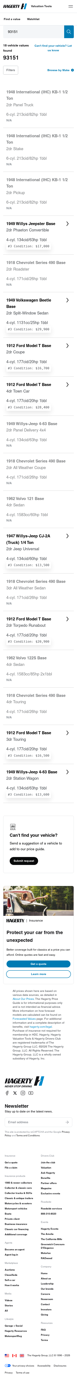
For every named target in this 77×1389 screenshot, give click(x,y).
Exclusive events (50, 1193)
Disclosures (60, 1365)
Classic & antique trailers (19, 1198)
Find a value (12, 19)
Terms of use (22, 1372)
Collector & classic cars (18, 1188)
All (6, 1310)
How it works (12, 1285)
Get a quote (38, 963)
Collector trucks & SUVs (18, 1193)
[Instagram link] (23, 1093)
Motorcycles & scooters (18, 1203)
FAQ (43, 1329)
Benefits (45, 1178)
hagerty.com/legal (41, 1026)
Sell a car (10, 1280)
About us (46, 1278)
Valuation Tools (41, 6)
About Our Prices (23, 998)
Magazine (46, 1188)
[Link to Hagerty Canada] (14, 1355)
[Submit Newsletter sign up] (67, 1122)
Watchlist (33, 19)
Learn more (38, 974)
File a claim (11, 1167)
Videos (8, 1300)
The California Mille (51, 1239)
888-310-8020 (48, 1213)
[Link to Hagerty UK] (22, 1355)
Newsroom (47, 1299)
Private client (12, 1219)
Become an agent (14, 1249)
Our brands (47, 1288)
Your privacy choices (23, 1365)
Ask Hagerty (48, 1172)
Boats (8, 1213)
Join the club (48, 1162)
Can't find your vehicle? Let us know (53, 48)
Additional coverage (16, 1234)
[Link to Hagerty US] (7, 1355)
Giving (44, 1314)
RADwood (46, 1258)
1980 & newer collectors (18, 1182)
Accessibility (44, 1365)
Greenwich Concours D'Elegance (53, 1246)
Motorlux (46, 1253)
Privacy (45, 1335)
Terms (44, 1340)
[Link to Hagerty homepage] (24, 1081)
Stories (9, 1305)
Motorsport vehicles (16, 1208)
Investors (46, 1309)
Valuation (46, 1167)
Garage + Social (14, 1325)
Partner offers (49, 1183)
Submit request (24, 860)
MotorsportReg (13, 1336)
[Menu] (70, 6)
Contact (45, 1304)
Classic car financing (16, 1229)
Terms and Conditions (28, 1135)
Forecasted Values (24, 1018)
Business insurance (16, 1224)
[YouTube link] (31, 1093)
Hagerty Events (49, 1228)
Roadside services (51, 1208)
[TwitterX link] (15, 1093)
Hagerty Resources (16, 1331)
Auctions (10, 1269)
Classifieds (11, 1275)
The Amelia (47, 1234)
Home (44, 1273)
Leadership (47, 1283)
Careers (45, 1294)
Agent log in (11, 1254)
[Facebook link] (7, 1093)
